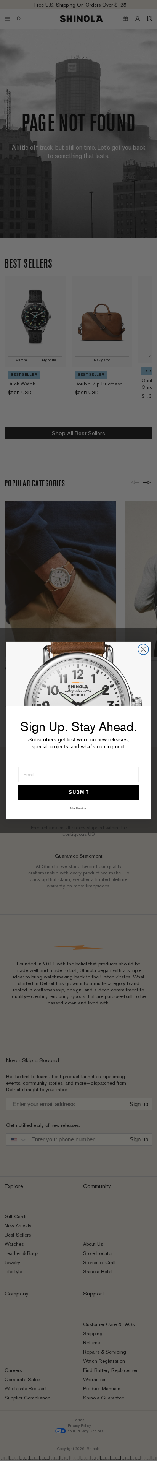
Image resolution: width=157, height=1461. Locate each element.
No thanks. (78, 808)
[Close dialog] (143, 649)
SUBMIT (78, 792)
